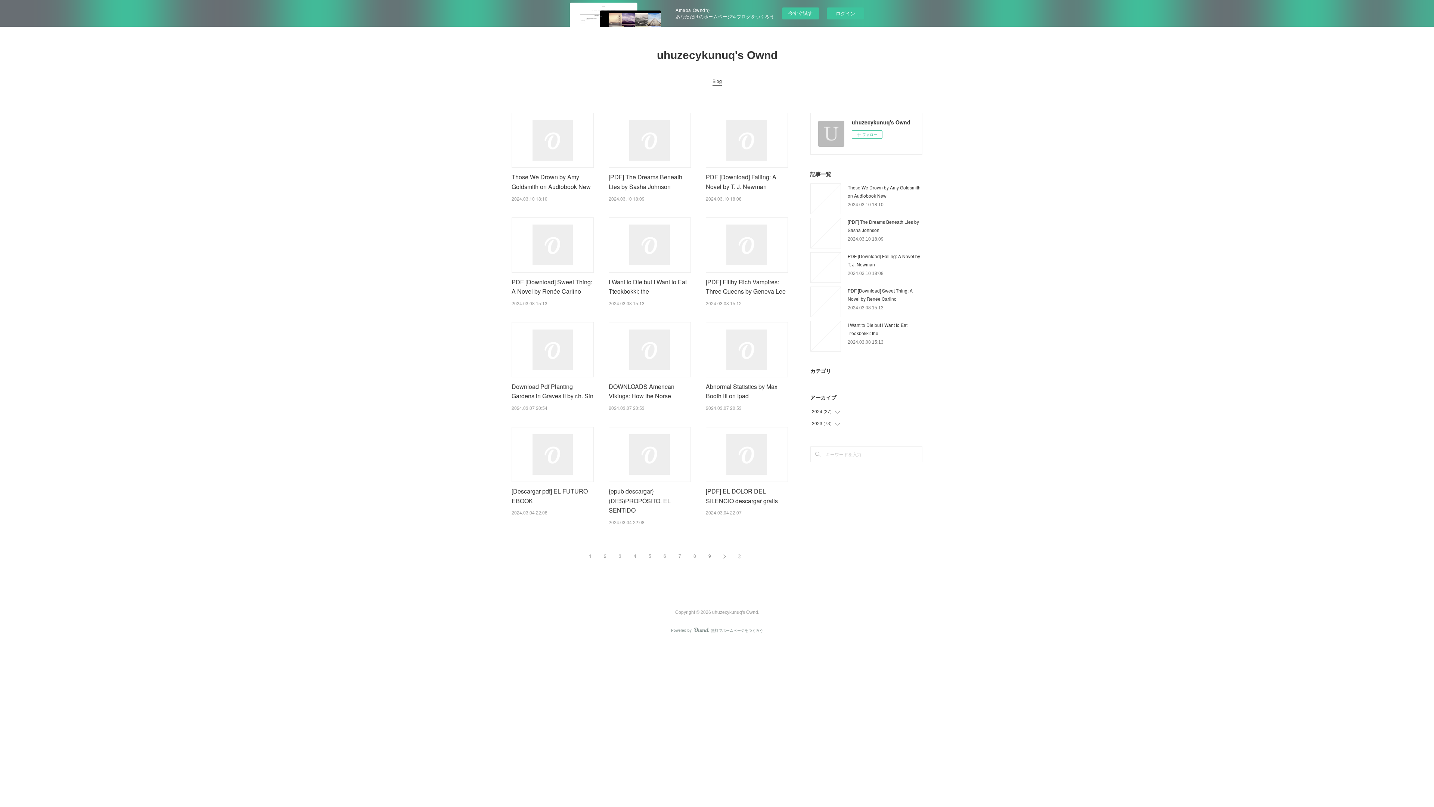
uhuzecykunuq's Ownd (717, 55)
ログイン (845, 13)
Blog (717, 81)
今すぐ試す (800, 12)
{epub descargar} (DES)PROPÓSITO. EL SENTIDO (640, 500)
